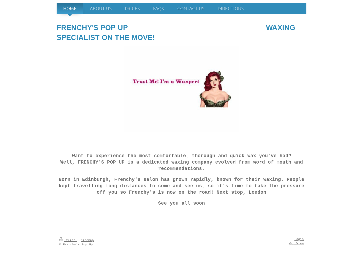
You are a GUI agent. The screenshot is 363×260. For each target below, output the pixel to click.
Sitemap (87, 240)
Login (299, 239)
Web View (296, 243)
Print (70, 240)
